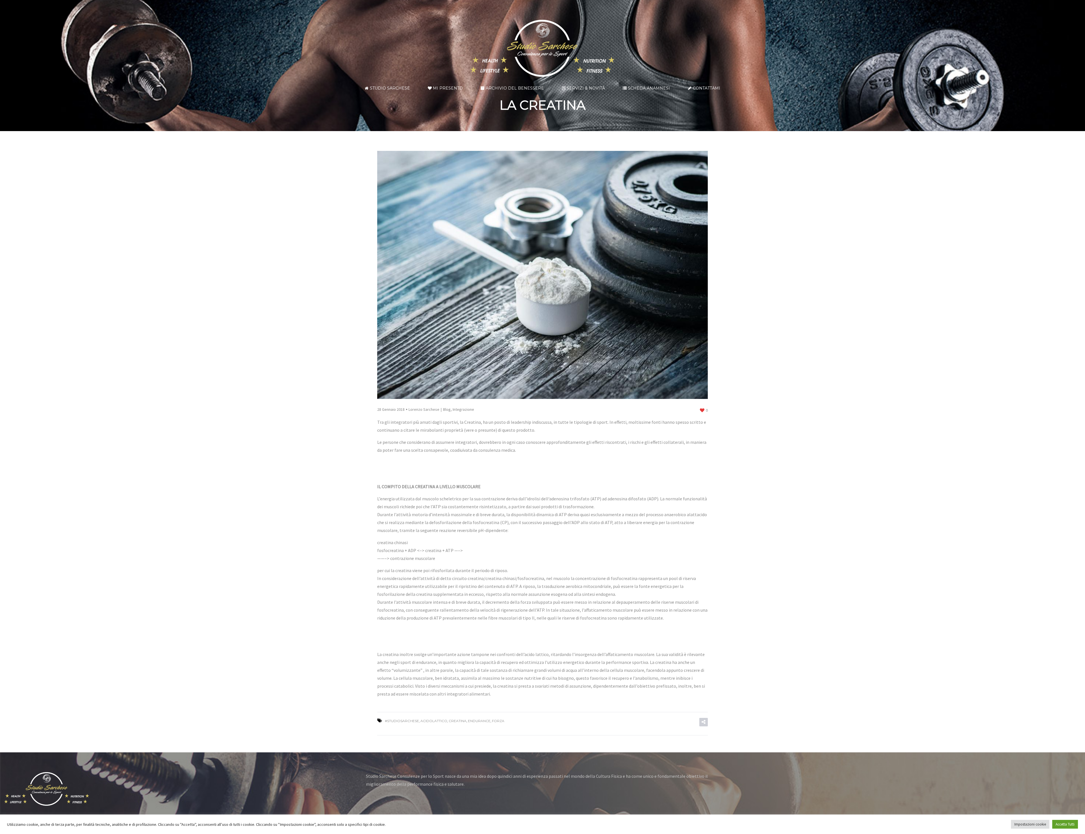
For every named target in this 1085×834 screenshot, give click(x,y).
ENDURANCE (479, 721)
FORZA (498, 721)
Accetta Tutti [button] (1065, 824)
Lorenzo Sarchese (424, 409)
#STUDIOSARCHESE (402, 721)
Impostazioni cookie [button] (1030, 824)
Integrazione (463, 409)
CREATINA (457, 721)
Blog (447, 409)
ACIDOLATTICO (433, 721)
